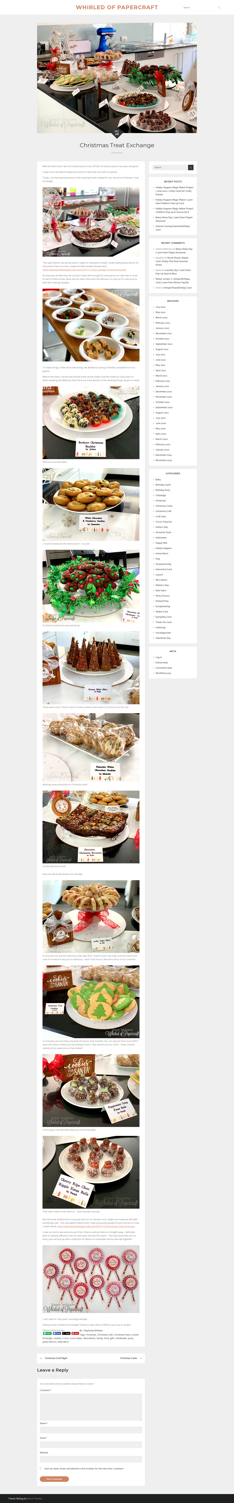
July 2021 (160, 354)
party (130, 1338)
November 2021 (164, 333)
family (100, 1338)
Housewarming (163, 564)
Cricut (65, 1338)
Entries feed (162, 662)
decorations (89, 1338)
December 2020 (164, 391)
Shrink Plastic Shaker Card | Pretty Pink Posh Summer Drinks (172, 261)
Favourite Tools (163, 532)
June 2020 (161, 423)
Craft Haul (161, 516)
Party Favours (163, 596)
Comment (45, 1390)
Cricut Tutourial (164, 522)
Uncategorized (163, 633)
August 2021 (162, 349)
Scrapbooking (163, 606)
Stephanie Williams (93, 1330)
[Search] (219, 7)
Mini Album (161, 580)
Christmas (117, 153)
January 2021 (162, 386)
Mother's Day (162, 585)
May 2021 (160, 365)
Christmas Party (122, 1334)
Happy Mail (161, 543)
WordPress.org (163, 673)
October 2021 (162, 338)
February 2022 (163, 323)
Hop (158, 559)
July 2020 (161, 418)
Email (43, 1437)
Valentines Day (163, 638)
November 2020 (164, 397)
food (106, 1338)
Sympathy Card (163, 617)
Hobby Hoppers (164, 548)
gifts (112, 1338)
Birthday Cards (163, 485)
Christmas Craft (163, 511)
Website (44, 1452)
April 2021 (161, 370)
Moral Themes (34, 1498)
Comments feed (164, 668)
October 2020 (163, 402)
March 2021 (161, 375)
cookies (57, 1338)
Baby (158, 479)
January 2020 (162, 449)
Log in (159, 657)
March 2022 (162, 317)
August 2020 (162, 412)
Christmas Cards (164, 506)
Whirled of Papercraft (117, 7)
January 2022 (162, 328)
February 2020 (163, 444)
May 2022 (160, 312)
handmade (121, 1338)
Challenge (161, 495)
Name (44, 1423)
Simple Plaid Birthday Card (178, 287)
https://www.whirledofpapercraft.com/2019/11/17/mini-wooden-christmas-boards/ (84, 269)
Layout (159, 574)
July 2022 (160, 307)
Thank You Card (164, 622)
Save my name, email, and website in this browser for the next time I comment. (84, 1468)
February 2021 (163, 381)
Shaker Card (162, 611)
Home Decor (162, 553)
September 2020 (164, 407)
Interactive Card (164, 569)
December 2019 (163, 455)
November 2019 (164, 460)
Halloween (161, 537)
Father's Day (162, 527)
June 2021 (161, 360)
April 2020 (161, 434)
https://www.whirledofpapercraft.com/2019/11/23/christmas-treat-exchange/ (96, 1226)
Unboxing (160, 627)
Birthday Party (163, 490)
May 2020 (161, 428)
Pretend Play (162, 601)
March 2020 (162, 439)
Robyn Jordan (163, 279)
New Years (161, 590)
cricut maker (76, 1338)
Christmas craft (105, 1334)
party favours (49, 1341)
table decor (63, 1341)
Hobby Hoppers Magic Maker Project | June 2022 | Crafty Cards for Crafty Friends (174, 191)
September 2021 (164, 344)
